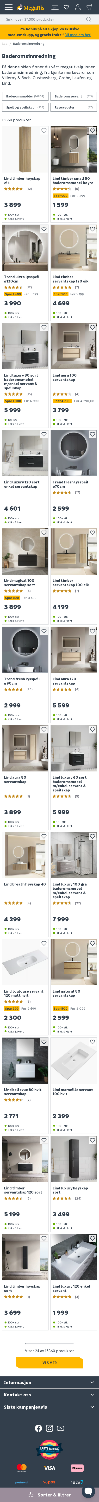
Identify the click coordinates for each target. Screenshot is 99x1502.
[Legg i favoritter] (44, 131)
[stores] (55, 7)
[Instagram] (49, 1428)
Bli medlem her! (78, 34)
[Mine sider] (66, 7)
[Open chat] (88, 1491)
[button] (88, 19)
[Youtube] (60, 1428)
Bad (4, 43)
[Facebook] (38, 1428)
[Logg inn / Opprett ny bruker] (78, 7)
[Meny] (8, 7)
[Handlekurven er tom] (89, 7)
